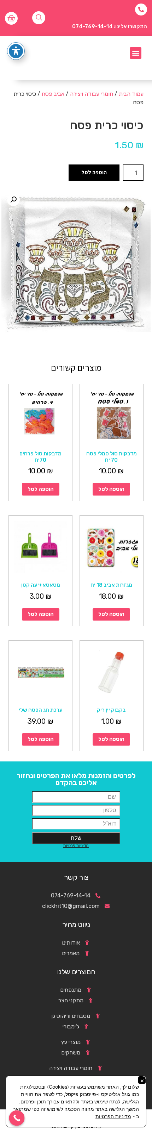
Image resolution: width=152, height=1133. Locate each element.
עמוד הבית (131, 94)
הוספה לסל (94, 172)
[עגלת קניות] (11, 18)
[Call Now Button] (17, 1118)
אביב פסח (53, 94)
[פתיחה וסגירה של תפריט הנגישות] (15, 51)
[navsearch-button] (38, 17)
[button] (135, 53)
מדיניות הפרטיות (113, 1116)
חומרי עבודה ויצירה (91, 94)
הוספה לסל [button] (111, 489)
